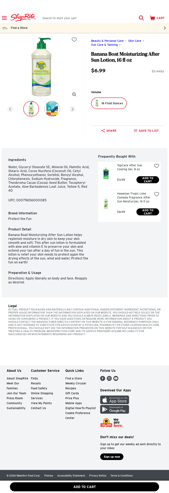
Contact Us (38, 408)
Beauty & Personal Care (107, 40)
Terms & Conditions (121, 475)
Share (111, 130)
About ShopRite (17, 378)
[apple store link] (114, 403)
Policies (48, 475)
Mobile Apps (73, 403)
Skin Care (134, 40)
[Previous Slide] (10, 108)
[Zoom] (74, 94)
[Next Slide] (72, 108)
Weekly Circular (75, 383)
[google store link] (114, 412)
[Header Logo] (22, 18)
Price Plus (72, 398)
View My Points (41, 403)
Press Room (15, 398)
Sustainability (16, 408)
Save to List (149, 130)
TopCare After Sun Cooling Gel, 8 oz (130, 167)
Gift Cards (72, 393)
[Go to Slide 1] (31, 109)
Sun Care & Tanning (104, 44)
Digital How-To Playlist (80, 408)
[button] (141, 18)
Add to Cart (148, 179)
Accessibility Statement (71, 475)
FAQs (34, 378)
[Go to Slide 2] (52, 109)
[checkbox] (74, 39)
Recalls (36, 383)
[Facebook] (102, 380)
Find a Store (73, 378)
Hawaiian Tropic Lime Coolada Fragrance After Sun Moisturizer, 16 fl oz (134, 197)
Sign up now (112, 456)
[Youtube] (115, 380)
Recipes (70, 388)
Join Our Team (16, 393)
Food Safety (39, 388)
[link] (146, 130)
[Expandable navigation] (4, 18)
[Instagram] (109, 380)
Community (14, 403)
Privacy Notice (97, 475)
